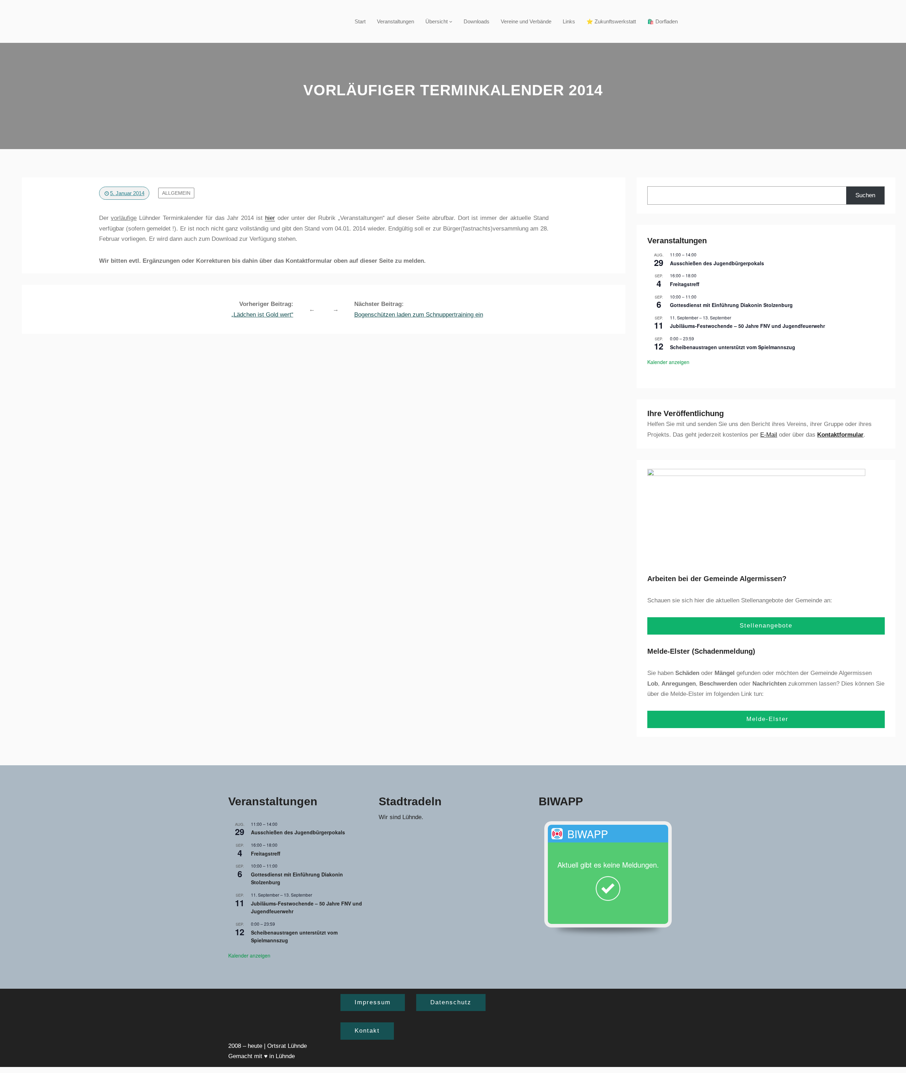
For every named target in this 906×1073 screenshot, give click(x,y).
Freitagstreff (684, 284)
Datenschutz (450, 1002)
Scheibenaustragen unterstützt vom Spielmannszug (732, 347)
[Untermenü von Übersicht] (450, 21)
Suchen (865, 195)
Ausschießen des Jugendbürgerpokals (717, 263)
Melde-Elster (766, 719)
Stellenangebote (766, 625)
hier (270, 218)
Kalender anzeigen (668, 361)
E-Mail (768, 434)
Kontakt (367, 1030)
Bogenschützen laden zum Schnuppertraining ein (418, 314)
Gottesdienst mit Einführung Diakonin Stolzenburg (731, 304)
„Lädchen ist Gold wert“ (262, 314)
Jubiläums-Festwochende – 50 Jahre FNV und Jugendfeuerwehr (747, 325)
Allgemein (176, 193)
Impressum (373, 1002)
